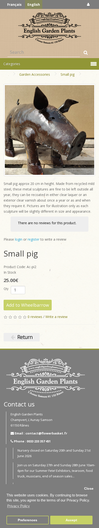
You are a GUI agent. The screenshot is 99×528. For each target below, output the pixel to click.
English (33, 4)
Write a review (56, 316)
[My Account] (88, 4)
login (18, 239)
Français (14, 4)
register (33, 239)
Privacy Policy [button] (18, 506)
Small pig (67, 74)
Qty (6, 289)
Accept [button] (71, 520)
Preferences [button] (27, 520)
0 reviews (35, 316)
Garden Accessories (34, 74)
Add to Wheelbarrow (27, 305)
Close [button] (88, 488)
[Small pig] (49, 130)
